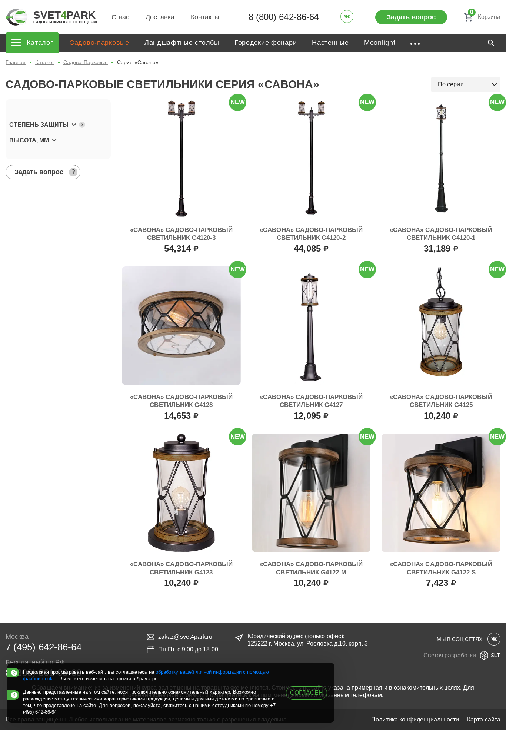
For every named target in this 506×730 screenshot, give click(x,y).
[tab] (58, 124)
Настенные (330, 42)
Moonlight (379, 42)
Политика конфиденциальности (415, 719)
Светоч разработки (449, 655)
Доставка (160, 17)
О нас (120, 17)
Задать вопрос (411, 17)
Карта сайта (483, 719)
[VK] (346, 16)
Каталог (44, 62)
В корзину (181, 265)
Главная (16, 62)
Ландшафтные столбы (181, 42)
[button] (58, 124)
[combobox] (465, 84)
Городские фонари (265, 42)
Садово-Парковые (85, 62)
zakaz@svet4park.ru (185, 637)
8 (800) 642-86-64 (284, 17)
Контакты (205, 17)
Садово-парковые (99, 42)
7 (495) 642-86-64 (43, 647)
